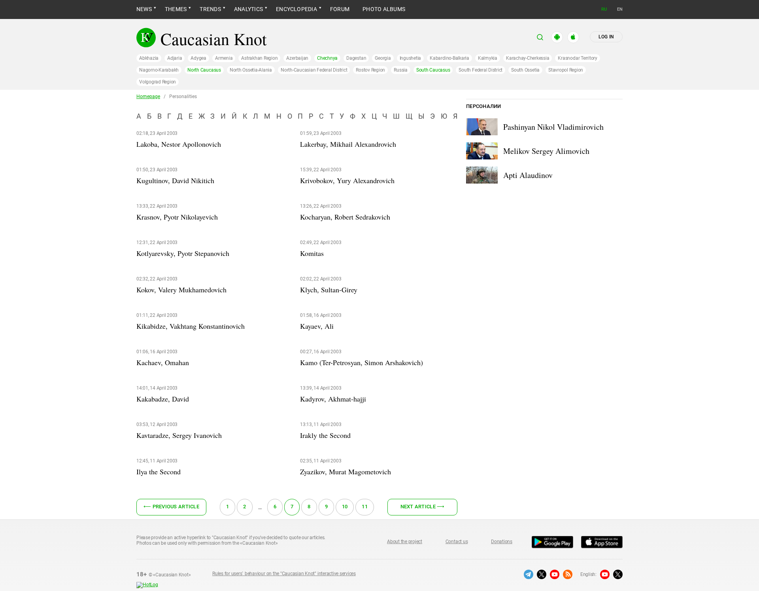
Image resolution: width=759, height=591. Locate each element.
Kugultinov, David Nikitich (175, 180)
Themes (176, 9)
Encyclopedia (296, 9)
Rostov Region (370, 70)
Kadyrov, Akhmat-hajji (333, 398)
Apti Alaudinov (528, 175)
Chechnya (327, 58)
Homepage (148, 96)
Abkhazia (149, 58)
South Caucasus (433, 70)
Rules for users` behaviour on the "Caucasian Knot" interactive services (284, 573)
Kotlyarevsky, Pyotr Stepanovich (182, 253)
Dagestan (356, 58)
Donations (501, 541)
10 (345, 507)
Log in (606, 37)
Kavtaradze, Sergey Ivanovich (179, 435)
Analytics (248, 9)
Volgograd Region (157, 82)
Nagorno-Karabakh (159, 70)
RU (604, 9)
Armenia (223, 58)
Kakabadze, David (162, 398)
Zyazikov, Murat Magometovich (345, 471)
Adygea (198, 58)
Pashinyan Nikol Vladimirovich (553, 126)
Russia (401, 70)
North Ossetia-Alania (251, 70)
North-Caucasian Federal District (314, 70)
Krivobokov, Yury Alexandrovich (347, 180)
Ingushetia (410, 58)
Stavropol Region (565, 70)
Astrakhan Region (259, 58)
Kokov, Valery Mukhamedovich (181, 289)
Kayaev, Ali (317, 326)
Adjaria (174, 58)
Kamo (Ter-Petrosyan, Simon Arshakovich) (361, 362)
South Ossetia (525, 70)
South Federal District (480, 70)
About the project (404, 541)
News (144, 9)
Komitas (312, 253)
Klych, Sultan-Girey (328, 289)
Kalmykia (487, 58)
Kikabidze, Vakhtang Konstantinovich (190, 326)
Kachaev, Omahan (162, 362)
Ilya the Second (158, 471)
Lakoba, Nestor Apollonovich (178, 144)
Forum (339, 9)
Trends (210, 9)
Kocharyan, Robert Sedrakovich (345, 217)
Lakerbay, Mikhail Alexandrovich (348, 144)
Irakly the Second (325, 435)
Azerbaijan (297, 58)
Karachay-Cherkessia (527, 58)
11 (365, 507)
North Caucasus (204, 70)
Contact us (457, 541)
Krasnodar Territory (577, 58)
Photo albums (384, 9)
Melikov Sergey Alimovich (546, 151)
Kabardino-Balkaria (449, 58)
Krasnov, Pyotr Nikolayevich (177, 217)
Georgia (383, 58)
